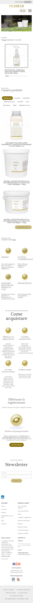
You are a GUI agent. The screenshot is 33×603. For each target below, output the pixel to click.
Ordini (19, 514)
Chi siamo (4, 509)
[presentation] (2, 60)
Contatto (3, 524)
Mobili (15, 105)
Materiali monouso (9, 101)
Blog (2, 520)
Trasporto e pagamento (24, 517)
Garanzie (20, 524)
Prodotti (3, 512)
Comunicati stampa (23, 530)
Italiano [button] (28, 2)
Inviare (15, 481)
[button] (7, 76)
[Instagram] (19, 564)
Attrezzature (6, 105)
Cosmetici (17, 98)
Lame (27, 101)
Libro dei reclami (22, 593)
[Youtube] (16, 564)
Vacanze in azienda (23, 533)
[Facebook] (14, 564)
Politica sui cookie (11, 593)
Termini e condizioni (8, 590)
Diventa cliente (16, 445)
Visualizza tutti (22, 227)
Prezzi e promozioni (23, 511)
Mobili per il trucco (24, 105)
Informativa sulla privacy (23, 590)
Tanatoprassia (7, 98)
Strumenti (20, 101)
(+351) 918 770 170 (24, 545)
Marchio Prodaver (23, 527)
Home (3, 506)
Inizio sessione (19, 2)
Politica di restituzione (24, 520)
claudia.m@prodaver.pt (24, 554)
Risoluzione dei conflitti (16, 596)
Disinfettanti (26, 98)
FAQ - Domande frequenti (22, 507)
